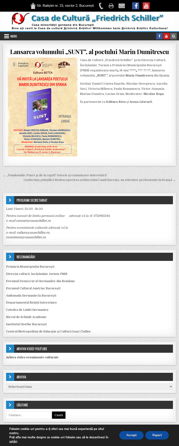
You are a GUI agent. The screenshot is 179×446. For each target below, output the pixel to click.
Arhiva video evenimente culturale (32, 357)
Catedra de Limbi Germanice (27, 309)
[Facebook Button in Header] (159, 36)
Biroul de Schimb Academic (26, 317)
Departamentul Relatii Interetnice (31, 302)
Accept (131, 435)
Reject (157, 435)
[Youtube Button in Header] (166, 36)
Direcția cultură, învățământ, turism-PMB (36, 274)
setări (13, 441)
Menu (13, 36)
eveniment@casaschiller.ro (26, 237)
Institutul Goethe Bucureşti (26, 324)
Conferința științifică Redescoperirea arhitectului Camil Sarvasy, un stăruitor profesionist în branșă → (100, 180)
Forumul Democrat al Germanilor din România (40, 281)
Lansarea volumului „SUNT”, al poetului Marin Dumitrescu (89, 52)
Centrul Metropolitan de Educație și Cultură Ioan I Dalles (48, 331)
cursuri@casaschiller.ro (33, 220)
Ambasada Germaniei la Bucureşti (31, 295)
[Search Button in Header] (173, 36)
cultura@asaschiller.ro (33, 232)
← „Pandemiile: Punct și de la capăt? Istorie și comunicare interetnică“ (55, 175)
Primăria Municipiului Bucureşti (30, 266)
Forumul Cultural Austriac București (33, 288)
